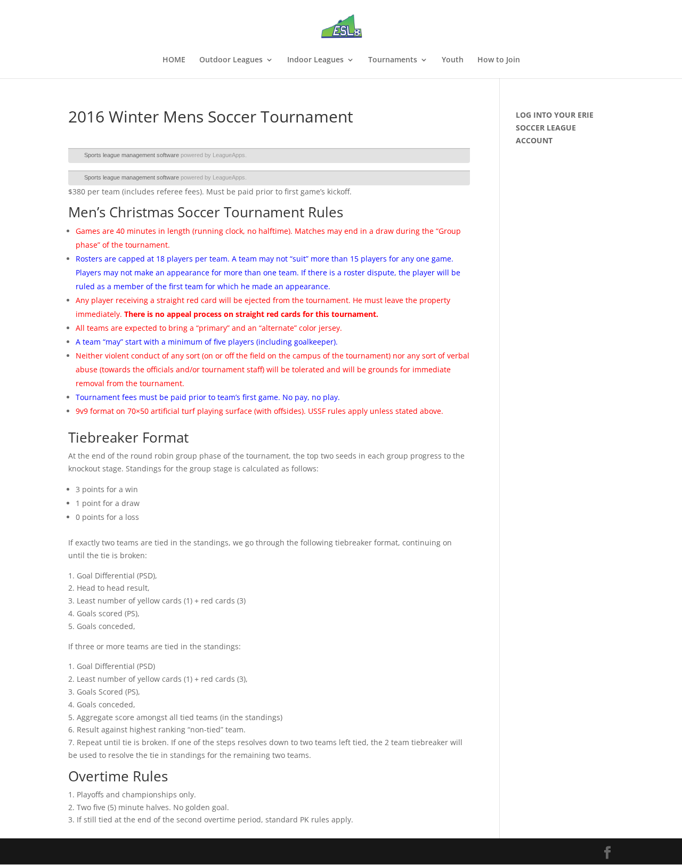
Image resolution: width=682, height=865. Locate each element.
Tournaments (392, 60)
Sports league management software (131, 155)
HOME (174, 60)
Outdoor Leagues (231, 60)
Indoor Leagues (315, 60)
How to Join (498, 60)
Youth (453, 60)
